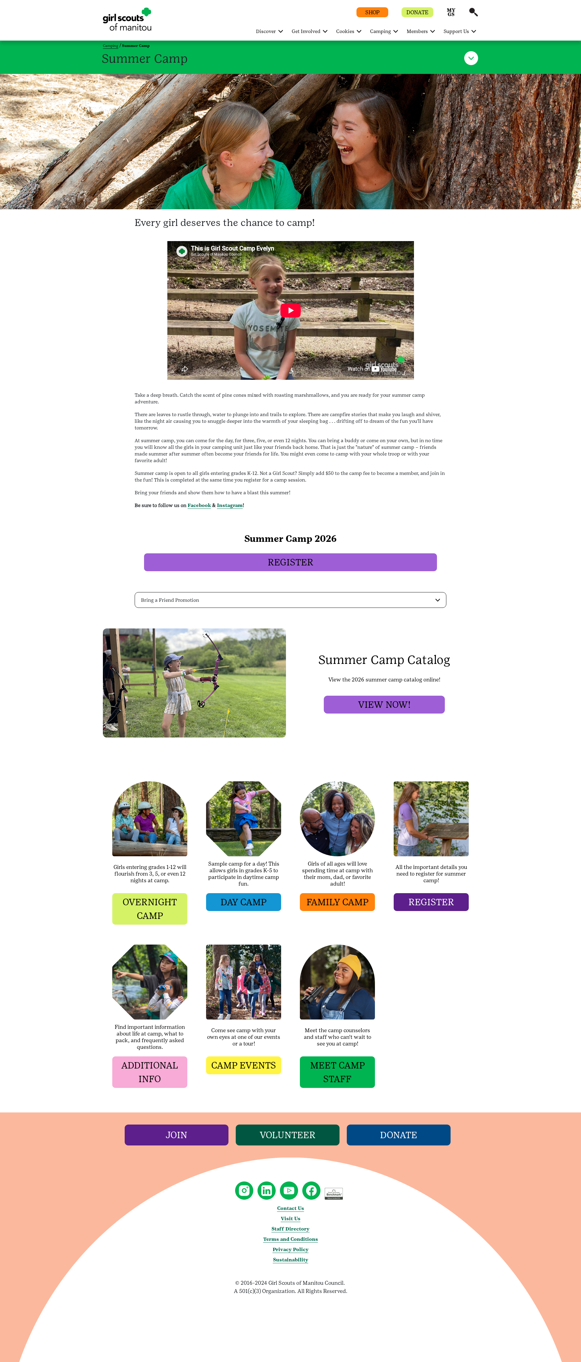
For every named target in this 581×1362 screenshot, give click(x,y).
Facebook (199, 505)
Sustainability (290, 1260)
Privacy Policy (291, 1249)
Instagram (230, 505)
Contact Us (290, 1208)
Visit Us (290, 1218)
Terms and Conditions (290, 1239)
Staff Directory (290, 1229)
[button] (451, 15)
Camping (110, 46)
